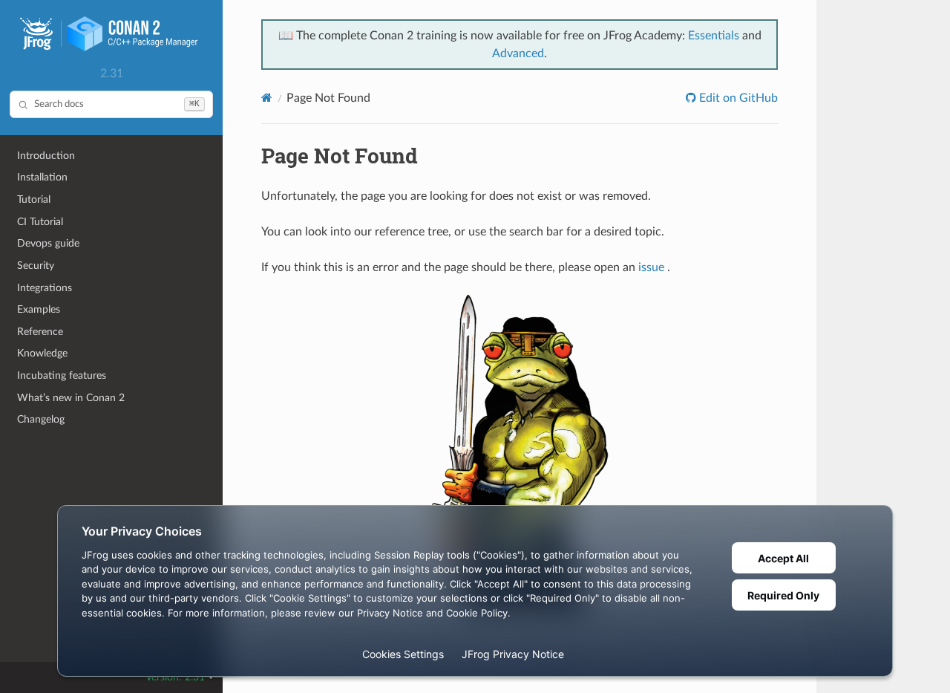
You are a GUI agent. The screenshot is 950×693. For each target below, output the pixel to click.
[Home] (266, 97)
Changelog (41, 419)
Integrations (44, 287)
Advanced (518, 53)
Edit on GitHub (737, 98)
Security (35, 265)
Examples (38, 309)
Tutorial (33, 199)
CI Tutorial (40, 221)
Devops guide (48, 243)
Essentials (713, 36)
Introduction (46, 155)
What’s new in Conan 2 (71, 397)
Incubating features (61, 375)
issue (651, 267)
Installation (42, 177)
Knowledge (42, 353)
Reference (40, 331)
